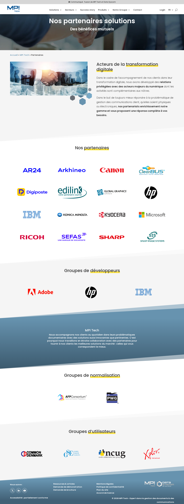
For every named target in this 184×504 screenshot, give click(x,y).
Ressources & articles (64, 484)
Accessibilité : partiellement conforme (29, 497)
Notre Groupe (120, 10)
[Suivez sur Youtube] (24, 490)
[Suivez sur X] (12, 490)
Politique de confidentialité (110, 487)
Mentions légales (104, 484)
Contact (137, 10)
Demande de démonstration (67, 487)
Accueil (14, 55)
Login (162, 10)
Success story (87, 10)
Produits (102, 10)
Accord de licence (105, 493)
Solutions (54, 10)
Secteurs (69, 10)
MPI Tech (24, 55)
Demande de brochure (64, 490)
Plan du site (102, 490)
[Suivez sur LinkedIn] (18, 490)
